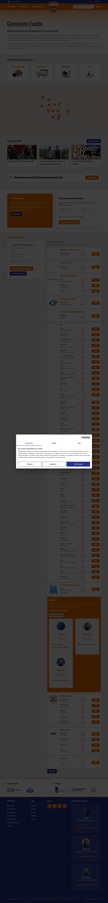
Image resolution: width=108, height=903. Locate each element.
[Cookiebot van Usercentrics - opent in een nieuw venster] (82, 437)
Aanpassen (53, 464)
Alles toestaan (78, 464)
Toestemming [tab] (29, 443)
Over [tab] (79, 443)
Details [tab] (54, 443)
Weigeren (30, 464)
